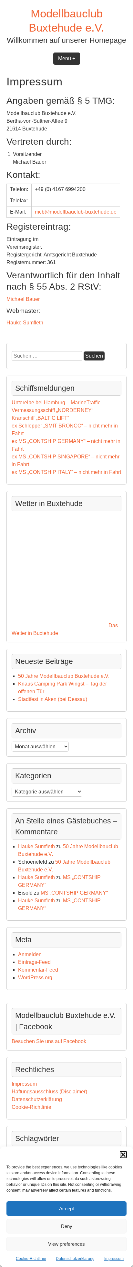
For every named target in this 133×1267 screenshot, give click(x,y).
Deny (66, 1226)
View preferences (66, 1244)
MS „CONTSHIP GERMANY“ (74, 893)
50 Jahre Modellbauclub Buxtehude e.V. (63, 676)
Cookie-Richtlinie (31, 1258)
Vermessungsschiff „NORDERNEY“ (52, 410)
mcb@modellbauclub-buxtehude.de (76, 212)
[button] (123, 1154)
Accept (66, 1208)
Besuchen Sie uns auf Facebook (49, 1041)
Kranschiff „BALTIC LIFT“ (40, 418)
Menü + (66, 58)
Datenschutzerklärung (75, 1258)
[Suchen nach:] (48, 356)
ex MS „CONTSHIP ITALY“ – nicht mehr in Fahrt (66, 472)
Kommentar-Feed (38, 970)
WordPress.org (35, 977)
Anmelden (30, 954)
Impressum (114, 1258)
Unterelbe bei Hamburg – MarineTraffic (56, 402)
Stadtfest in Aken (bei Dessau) (52, 699)
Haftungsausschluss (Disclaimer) (49, 1091)
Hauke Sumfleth (24, 322)
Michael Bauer (23, 299)
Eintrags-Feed (34, 962)
